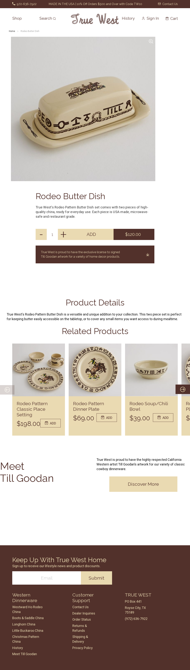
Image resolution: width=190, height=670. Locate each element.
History (128, 18)
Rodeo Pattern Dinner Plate (88, 406)
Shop (17, 18)
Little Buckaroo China (27, 631)
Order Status (81, 619)
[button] (150, 18)
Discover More (143, 484)
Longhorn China (23, 624)
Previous (7, 389)
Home (12, 31)
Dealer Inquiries (83, 613)
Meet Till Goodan (24, 654)
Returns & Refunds (79, 628)
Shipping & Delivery (80, 639)
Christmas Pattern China (25, 639)
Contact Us (170, 4)
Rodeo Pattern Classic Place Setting (32, 409)
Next (177, 389)
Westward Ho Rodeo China (27, 609)
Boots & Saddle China (28, 618)
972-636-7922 (26, 4)
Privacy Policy (82, 648)
